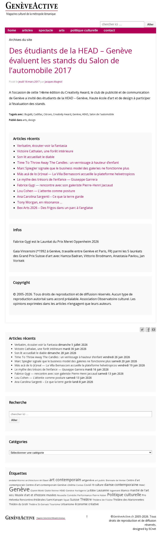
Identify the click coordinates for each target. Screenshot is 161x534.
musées (51, 495)
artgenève (88, 480)
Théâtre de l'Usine (102, 499)
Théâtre (86, 499)
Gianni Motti (37, 490)
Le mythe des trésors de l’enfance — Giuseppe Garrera (57, 179)
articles (27, 30)
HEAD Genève (66, 490)
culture (99, 485)
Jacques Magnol (53, 81)
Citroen (48, 114)
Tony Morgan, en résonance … (39, 202)
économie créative (87, 504)
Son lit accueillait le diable (35, 157)
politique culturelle (84, 30)
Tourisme (54, 504)
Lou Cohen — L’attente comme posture (46, 191)
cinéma (71, 485)
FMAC (142, 484)
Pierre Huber (99, 495)
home (12, 30)
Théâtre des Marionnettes (128, 499)
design (32, 120)
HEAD (85, 114)
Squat (66, 499)
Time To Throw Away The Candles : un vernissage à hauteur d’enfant (68, 162)
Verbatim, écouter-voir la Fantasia (42, 145)
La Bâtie (91, 490)
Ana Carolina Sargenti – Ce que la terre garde (50, 196)
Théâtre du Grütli (18, 504)
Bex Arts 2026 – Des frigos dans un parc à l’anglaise (55, 208)
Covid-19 (89, 485)
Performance (84, 495)
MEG (11, 495)
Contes (79, 485)
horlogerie (80, 490)
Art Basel (43, 480)
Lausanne (103, 490)
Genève (76, 114)
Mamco (125, 490)
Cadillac (38, 114)
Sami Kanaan (54, 499)
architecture (32, 480)
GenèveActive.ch (123, 516)
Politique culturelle (124, 494)
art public (100, 480)
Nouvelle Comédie (67, 495)
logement (115, 490)
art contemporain (65, 479)
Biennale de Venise (116, 480)
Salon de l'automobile (102, 114)
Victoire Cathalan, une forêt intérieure (45, 151)
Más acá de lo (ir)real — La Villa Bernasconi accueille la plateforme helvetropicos (76, 174)
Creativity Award (62, 114)
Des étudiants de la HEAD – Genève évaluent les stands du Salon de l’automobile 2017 (70, 60)
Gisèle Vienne (52, 490)
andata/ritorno (17, 480)
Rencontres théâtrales (33, 499)
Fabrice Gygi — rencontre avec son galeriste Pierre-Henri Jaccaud (65, 185)
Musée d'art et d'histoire (30, 495)
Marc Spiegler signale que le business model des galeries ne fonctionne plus (73, 168)
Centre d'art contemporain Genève (46, 485)
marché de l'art (139, 490)
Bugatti (28, 114)
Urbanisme (67, 504)
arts (62, 30)
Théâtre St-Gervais (39, 504)
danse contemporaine (121, 484)
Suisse (74, 499)
